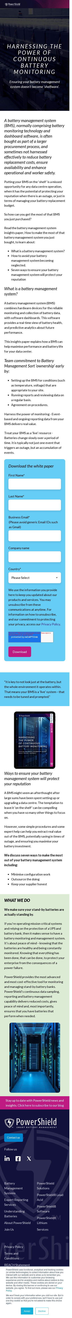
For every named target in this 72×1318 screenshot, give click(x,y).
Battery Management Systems (13, 1188)
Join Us (9, 1229)
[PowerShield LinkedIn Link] (7, 1159)
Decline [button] (42, 1310)
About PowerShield (17, 1223)
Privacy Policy (50, 624)
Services (42, 1229)
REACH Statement (17, 1265)
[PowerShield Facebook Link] (18, 1159)
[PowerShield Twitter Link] (29, 1159)
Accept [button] (27, 1310)
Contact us (13, 1137)
